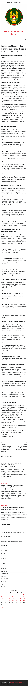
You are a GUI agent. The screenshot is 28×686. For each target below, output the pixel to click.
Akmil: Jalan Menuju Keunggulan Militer (12, 507)
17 (2, 600)
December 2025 (4, 571)
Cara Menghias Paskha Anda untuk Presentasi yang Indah (11, 463)
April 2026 (3, 561)
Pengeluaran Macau (6, 625)
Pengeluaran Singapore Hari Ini (9, 622)
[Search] (26, 39)
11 (5, 598)
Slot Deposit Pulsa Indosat (8, 639)
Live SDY (3, 618)
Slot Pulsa (3, 667)
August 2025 (4, 581)
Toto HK (3, 673)
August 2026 (4, 550)
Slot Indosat (4, 642)
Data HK (3, 611)
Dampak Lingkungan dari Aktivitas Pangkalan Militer (12, 532)
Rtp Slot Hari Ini (5, 656)
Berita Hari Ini (9, 436)
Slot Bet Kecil (4, 670)
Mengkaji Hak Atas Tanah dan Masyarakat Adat (11, 529)
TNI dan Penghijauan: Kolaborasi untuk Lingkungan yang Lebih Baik (12, 485)
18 (5, 600)
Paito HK (3, 629)
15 (20, 598)
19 (9, 600)
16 (24, 598)
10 (2, 598)
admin (16, 52)
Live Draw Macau (5, 663)
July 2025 (3, 584)
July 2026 (3, 553)
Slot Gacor (3, 646)
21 (16, 600)
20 (13, 600)
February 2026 (4, 566)
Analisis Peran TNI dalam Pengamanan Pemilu (11, 541)
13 (13, 598)
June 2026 (3, 555)
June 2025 (3, 586)
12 (9, 598)
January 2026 (4, 568)
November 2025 (4, 573)
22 (20, 600)
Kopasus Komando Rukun (14, 33)
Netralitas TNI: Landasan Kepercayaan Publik (11, 539)
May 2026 (3, 558)
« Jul (2, 608)
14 (16, 598)
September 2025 (4, 578)
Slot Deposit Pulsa (5, 615)
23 (24, 600)
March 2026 (3, 563)
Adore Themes (15, 684)
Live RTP (3, 636)
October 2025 (4, 576)
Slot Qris (3, 653)
